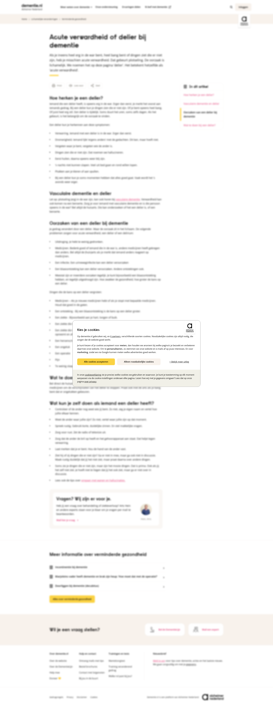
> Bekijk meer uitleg (179, 361)
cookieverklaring (93, 374)
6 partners (115, 336)
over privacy (90, 381)
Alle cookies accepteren (96, 361)
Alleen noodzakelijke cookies (139, 361)
